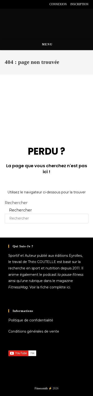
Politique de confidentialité (30, 320)
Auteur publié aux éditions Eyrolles (53, 255)
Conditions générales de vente (33, 331)
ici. (69, 287)
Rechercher (16, 202)
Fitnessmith (41, 388)
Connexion (58, 4)
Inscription (79, 4)
